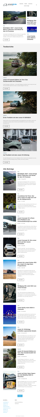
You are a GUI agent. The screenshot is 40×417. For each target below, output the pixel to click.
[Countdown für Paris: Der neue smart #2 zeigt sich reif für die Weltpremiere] (9, 203)
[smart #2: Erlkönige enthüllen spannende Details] (9, 336)
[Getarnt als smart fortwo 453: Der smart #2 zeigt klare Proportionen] (9, 269)
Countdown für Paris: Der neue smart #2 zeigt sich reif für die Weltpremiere (27, 197)
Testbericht (5, 77)
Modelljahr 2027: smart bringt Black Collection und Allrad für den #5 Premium (13, 29)
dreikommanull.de (6, 406)
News (4, 25)
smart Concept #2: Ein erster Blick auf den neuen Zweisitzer (27, 242)
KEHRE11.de (5, 409)
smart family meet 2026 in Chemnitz (31, 37)
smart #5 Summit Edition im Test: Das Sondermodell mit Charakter (27, 352)
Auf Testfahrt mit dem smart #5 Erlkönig (16, 155)
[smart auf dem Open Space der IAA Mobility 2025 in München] (9, 380)
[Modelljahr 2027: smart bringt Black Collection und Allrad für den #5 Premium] (14, 17)
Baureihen (21, 3)
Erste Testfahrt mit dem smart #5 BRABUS (17, 117)
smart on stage (26, 5)
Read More (6, 39)
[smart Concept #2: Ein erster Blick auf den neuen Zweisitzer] (9, 247)
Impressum (17, 403)
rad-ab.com (5, 412)
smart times (30, 3)
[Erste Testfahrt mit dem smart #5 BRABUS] (20, 102)
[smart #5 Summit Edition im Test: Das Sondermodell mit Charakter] (20, 64)
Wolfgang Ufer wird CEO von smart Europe (31, 22)
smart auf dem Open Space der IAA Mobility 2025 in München (26, 375)
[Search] (36, 4)
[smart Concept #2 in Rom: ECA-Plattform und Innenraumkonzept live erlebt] (9, 225)
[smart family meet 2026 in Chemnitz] (32, 29)
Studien (25, 3)
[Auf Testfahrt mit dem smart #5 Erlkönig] (20, 140)
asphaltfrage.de (6, 402)
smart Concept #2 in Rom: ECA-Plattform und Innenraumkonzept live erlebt (27, 219)
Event (18, 305)
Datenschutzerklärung (18, 402)
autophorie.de (5, 403)
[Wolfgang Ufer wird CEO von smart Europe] (32, 14)
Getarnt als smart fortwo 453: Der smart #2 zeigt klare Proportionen (27, 264)
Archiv (20, 395)
